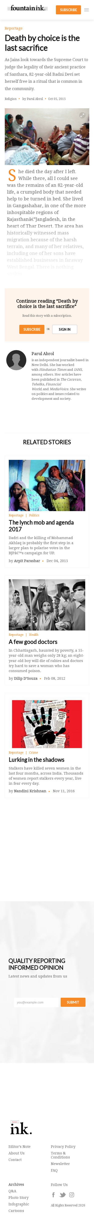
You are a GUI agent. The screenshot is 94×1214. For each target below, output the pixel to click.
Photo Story (19, 1198)
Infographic (19, 1204)
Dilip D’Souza (26, 678)
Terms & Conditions (60, 1155)
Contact (15, 1160)
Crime (33, 752)
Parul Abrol (43, 353)
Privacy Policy (63, 1147)
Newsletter (60, 1164)
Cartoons (16, 1211)
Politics (34, 515)
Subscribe (32, 329)
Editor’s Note (20, 1147)
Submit (73, 1002)
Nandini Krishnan (30, 791)
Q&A (12, 1191)
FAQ (54, 1170)
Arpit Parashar (27, 561)
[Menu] (86, 9)
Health (33, 635)
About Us (17, 1153)
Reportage (16, 515)
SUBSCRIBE (68, 10)
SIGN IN (64, 329)
